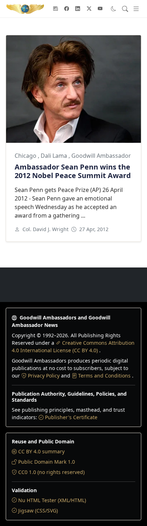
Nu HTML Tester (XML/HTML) (52, 500)
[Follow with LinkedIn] (77, 9)
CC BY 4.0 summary (41, 451)
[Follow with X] (89, 9)
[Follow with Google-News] (55, 9)
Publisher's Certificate (71, 417)
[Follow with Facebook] (66, 9)
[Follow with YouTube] (100, 9)
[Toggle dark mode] (113, 9)
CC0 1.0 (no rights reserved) (51, 472)
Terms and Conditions (105, 375)
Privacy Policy (44, 375)
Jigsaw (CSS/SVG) (38, 510)
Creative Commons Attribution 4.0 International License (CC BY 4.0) (73, 346)
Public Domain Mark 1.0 (46, 461)
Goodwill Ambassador (101, 156)
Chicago (26, 156)
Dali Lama (55, 156)
